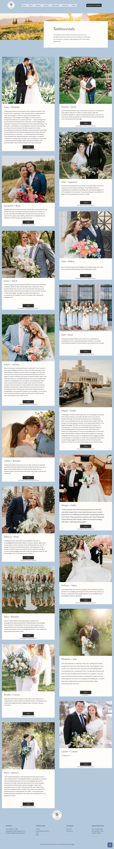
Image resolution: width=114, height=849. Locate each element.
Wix (73, 844)
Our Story (69, 829)
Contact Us (69, 831)
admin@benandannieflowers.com (15, 831)
